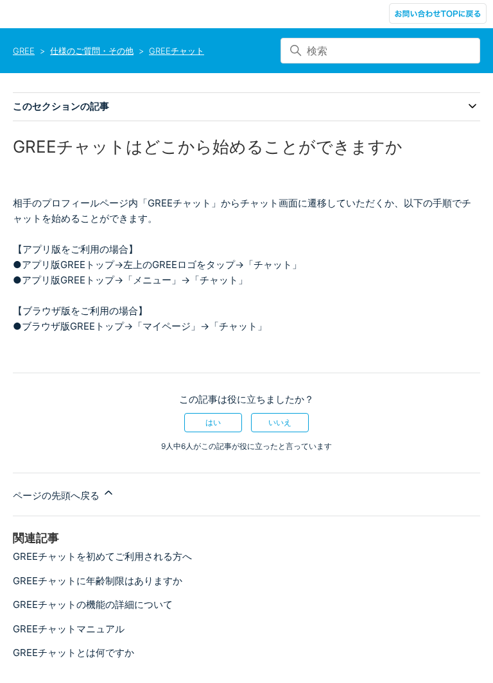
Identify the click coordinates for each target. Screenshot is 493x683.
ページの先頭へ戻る (57, 495)
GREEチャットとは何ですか (73, 652)
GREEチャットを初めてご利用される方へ (102, 556)
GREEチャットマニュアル (69, 629)
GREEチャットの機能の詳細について (93, 604)
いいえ (279, 422)
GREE (24, 51)
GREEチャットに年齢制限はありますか (97, 581)
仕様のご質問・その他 (92, 51)
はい (213, 422)
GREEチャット (176, 51)
